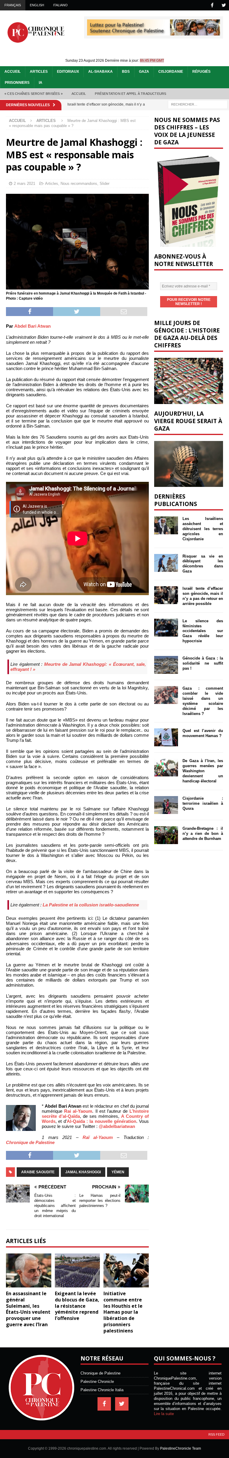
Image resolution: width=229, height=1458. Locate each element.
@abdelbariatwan (117, 1126)
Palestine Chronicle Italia (102, 1390)
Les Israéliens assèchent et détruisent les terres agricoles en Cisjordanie (202, 528)
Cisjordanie (170, 71)
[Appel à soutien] (153, 32)
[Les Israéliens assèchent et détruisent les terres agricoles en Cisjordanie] (166, 525)
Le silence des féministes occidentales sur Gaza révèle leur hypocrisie (202, 631)
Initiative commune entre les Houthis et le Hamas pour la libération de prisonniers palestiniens (123, 1312)
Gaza (144, 71)
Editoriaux (68, 71)
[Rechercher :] (198, 103)
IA (40, 83)
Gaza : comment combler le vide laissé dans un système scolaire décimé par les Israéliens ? (202, 701)
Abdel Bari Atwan (32, 326)
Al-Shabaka (100, 71)
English (37, 5)
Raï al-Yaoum (98, 1137)
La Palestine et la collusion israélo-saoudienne (91, 904)
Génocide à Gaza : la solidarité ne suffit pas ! (202, 663)
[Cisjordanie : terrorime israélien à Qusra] (166, 805)
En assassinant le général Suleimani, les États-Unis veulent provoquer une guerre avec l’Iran (28, 1309)
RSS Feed (216, 1434)
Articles (39, 71)
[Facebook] (212, 5)
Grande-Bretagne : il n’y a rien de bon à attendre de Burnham (202, 833)
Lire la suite (164, 1413)
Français (12, 5)
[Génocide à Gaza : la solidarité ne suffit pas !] (166, 665)
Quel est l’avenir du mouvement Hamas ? (202, 733)
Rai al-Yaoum (78, 1111)
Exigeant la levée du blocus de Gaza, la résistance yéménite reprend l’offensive (77, 1305)
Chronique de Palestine (30, 1142)
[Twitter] (224, 5)
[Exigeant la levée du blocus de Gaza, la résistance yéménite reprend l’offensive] (77, 1270)
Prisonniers (17, 83)
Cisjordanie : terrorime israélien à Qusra (202, 803)
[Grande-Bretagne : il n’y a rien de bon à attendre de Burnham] (166, 835)
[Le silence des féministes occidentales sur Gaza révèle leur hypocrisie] (166, 628)
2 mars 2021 (24, 183)
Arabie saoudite (38, 1172)
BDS (126, 71)
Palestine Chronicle (97, 1381)
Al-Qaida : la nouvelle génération (101, 1121)
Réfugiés (201, 71)
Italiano (60, 5)
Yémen (118, 1172)
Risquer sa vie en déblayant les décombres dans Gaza (202, 564)
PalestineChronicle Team (180, 1448)
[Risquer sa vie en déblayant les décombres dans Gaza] (166, 563)
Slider (104, 183)
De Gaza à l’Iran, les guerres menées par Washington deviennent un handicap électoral (202, 771)
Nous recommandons (79, 183)
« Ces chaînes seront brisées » (33, 93)
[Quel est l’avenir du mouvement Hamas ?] (166, 737)
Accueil (12, 71)
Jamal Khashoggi (83, 1172)
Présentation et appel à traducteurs (130, 93)
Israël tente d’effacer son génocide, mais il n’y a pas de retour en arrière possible (202, 596)
